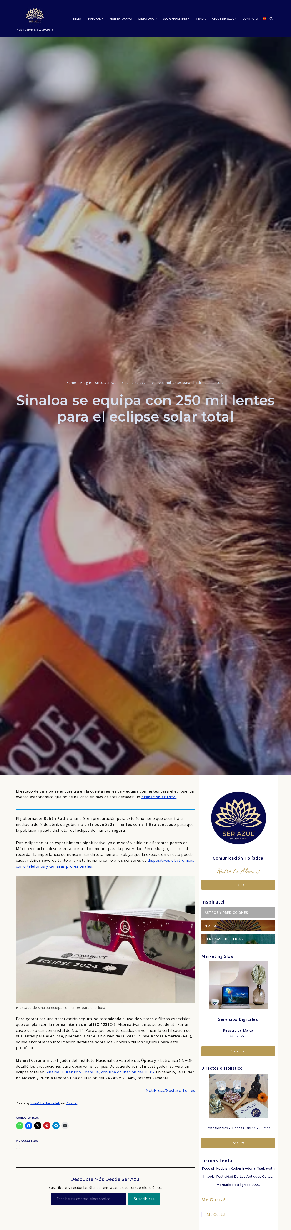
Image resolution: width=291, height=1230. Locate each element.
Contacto (250, 18)
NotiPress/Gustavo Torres (170, 1090)
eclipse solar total (158, 796)
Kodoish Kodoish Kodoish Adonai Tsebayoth (238, 1168)
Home (71, 382)
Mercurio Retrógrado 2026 (238, 1185)
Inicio (77, 18)
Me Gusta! (213, 1200)
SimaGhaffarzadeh (45, 1103)
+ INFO (238, 885)
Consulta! (238, 1051)
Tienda (201, 18)
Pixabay (72, 1103)
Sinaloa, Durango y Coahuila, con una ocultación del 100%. (100, 1071)
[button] (102, 18)
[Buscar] (271, 18)
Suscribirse (144, 1198)
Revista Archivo (121, 18)
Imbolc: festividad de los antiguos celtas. (238, 1177)
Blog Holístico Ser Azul (99, 382)
